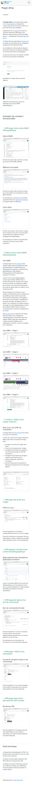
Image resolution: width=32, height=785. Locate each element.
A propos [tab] (5, 14)
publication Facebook (21, 200)
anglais (7, 43)
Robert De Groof (18, 780)
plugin (16, 31)
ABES (14, 271)
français (24, 41)
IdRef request (7, 314)
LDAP (7, 434)
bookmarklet (11, 24)
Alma (25, 36)
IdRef (4, 267)
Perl (23, 754)
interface (19, 264)
